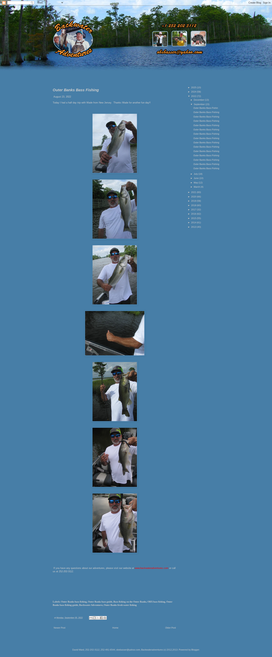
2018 (194, 205)
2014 (194, 222)
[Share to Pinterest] (105, 618)
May (196, 182)
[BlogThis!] (94, 618)
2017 (194, 209)
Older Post (170, 628)
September (199, 104)
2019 (194, 201)
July (196, 174)
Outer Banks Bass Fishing (206, 112)
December (199, 100)
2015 (194, 218)
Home (115, 628)
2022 (194, 96)
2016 (194, 214)
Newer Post (59, 628)
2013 (194, 227)
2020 (194, 196)
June (196, 178)
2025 (194, 87)
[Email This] (91, 618)
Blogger (195, 650)
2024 (194, 92)
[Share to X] (98, 618)
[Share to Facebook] (101, 618)
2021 (194, 192)
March (197, 187)
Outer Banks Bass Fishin (205, 108)
